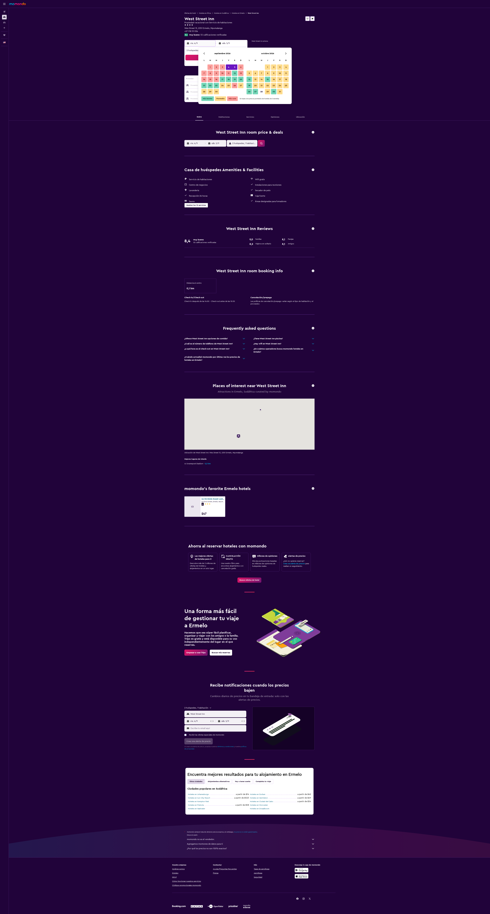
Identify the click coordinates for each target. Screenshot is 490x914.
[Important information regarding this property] (313, 271)
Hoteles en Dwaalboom (259, 809)
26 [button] (235, 85)
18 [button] (229, 79)
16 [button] (216, 79)
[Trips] (4, 35)
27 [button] (241, 85)
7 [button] (204, 73)
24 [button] (222, 85)
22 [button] (210, 85)
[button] (4, 4)
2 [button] (216, 67)
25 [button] (228, 85)
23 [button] (216, 85)
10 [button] (222, 73)
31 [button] (280, 92)
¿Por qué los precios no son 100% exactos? (207, 849)
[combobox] (217, 714)
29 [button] (210, 92)
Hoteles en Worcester (259, 805)
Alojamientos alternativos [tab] (219, 781)
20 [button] (241, 79)
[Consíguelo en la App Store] (301, 876)
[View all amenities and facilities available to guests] (313, 170)
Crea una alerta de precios (294, 564)
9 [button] (216, 73)
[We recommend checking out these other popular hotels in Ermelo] (313, 488)
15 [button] (210, 79)
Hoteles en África (205, 13)
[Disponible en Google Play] (301, 870)
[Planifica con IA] (4, 27)
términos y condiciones (225, 746)
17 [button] (222, 79)
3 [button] (222, 67)
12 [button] (235, 73)
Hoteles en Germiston (259, 798)
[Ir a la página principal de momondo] (17, 4)
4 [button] (228, 67)
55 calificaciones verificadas (213, 35)
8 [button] (210, 73)
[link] (249, 580)
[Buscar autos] (4, 22)
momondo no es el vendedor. (201, 839)
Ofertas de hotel (190, 13)
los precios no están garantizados (245, 832)
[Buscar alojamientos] (4, 17)
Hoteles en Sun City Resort (199, 798)
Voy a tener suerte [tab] (242, 781)
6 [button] (240, 67)
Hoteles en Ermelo (238, 13)
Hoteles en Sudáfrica (221, 13)
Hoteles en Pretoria (196, 805)
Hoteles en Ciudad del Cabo (261, 801)
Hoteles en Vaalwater (196, 809)
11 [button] (228, 73)
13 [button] (241, 73)
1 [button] (210, 67)
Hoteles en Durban (257, 794)
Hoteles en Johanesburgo (198, 794)
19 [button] (235, 79)
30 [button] (216, 92)
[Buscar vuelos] (4, 11)
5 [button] (234, 67)
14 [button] (204, 79)
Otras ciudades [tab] (196, 781)
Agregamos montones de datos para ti (205, 844)
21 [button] (204, 85)
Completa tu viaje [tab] (263, 781)
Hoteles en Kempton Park (198, 801)
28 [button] (204, 92)
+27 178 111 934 (191, 31)
